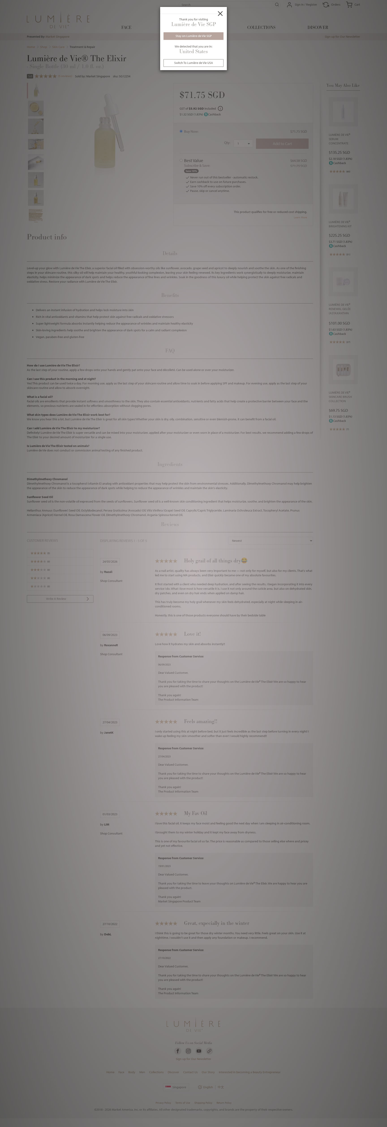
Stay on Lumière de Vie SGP (194, 36)
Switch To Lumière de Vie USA (193, 63)
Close (220, 13)
